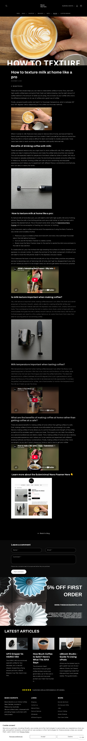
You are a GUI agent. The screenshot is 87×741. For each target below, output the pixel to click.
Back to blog (45, 533)
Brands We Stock (63, 702)
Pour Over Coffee (63, 717)
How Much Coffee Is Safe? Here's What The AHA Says (43, 658)
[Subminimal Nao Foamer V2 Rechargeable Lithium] (31, 209)
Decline (70, 736)
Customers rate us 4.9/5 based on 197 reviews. (49, 690)
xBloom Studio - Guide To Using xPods (68, 657)
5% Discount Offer (63, 705)
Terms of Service (36, 711)
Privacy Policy (24, 732)
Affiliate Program (36, 717)
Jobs (59, 708)
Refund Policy (35, 708)
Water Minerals (62, 714)
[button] (6, 6)
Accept (43, 736)
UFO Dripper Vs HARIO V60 (14, 655)
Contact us (34, 705)
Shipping (34, 702)
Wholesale (34, 714)
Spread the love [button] (17, 86)
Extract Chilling (62, 711)
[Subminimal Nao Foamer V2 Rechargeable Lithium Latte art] (31, 130)
